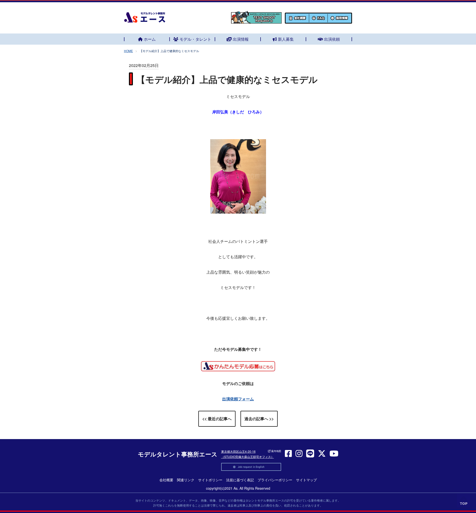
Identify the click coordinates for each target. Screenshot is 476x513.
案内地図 (275, 451)
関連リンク (185, 479)
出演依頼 (332, 39)
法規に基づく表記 (240, 479)
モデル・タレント (195, 39)
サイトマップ (306, 479)
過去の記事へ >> (259, 418)
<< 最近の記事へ (217, 418)
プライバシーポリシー (275, 479)
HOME (128, 51)
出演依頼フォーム (238, 399)
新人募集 (286, 39)
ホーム (150, 39)
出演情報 (241, 39)
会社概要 (166, 479)
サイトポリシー (210, 479)
